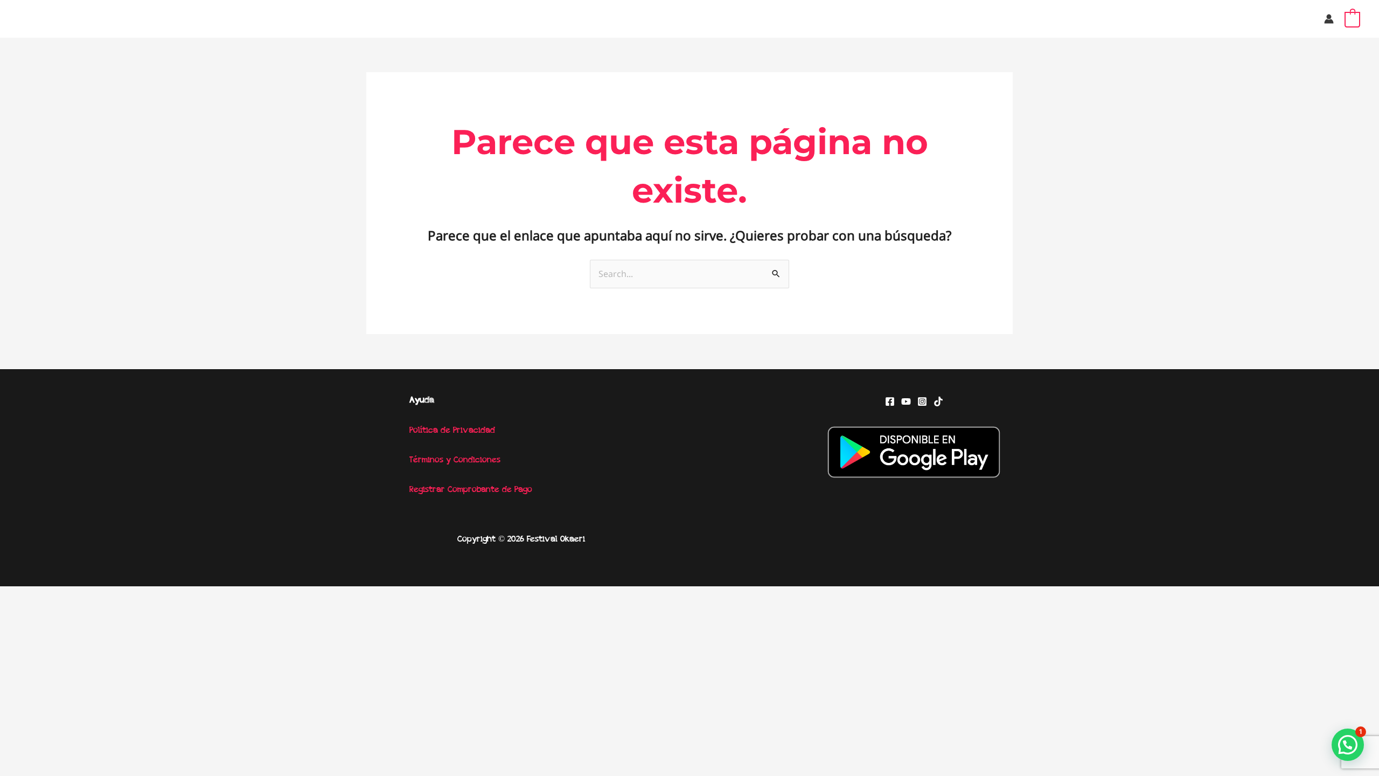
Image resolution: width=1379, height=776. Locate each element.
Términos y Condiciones (454, 460)
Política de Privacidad (452, 431)
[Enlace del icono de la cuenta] (1329, 19)
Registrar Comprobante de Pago (470, 490)
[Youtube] (906, 401)
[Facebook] (890, 401)
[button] (1348, 745)
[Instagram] (922, 401)
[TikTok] (938, 401)
